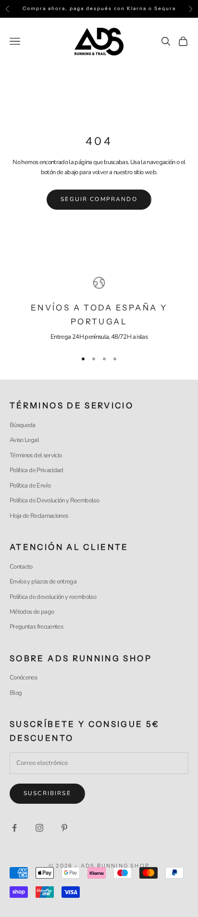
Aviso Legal (24, 440)
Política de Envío (30, 485)
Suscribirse (47, 793)
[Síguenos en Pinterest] (64, 828)
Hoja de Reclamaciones (39, 516)
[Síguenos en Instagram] (39, 828)
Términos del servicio (36, 455)
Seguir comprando (99, 199)
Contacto (21, 566)
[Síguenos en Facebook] (14, 828)
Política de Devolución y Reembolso (54, 500)
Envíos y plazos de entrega (43, 581)
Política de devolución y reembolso (53, 597)
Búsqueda (23, 425)
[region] (99, 309)
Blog (16, 693)
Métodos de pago (32, 611)
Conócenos (23, 677)
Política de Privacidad (36, 470)
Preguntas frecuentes (36, 626)
